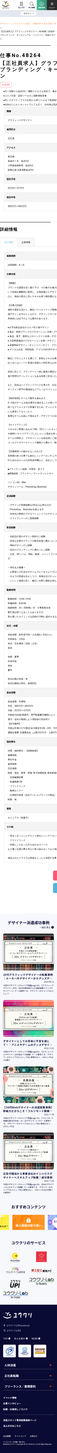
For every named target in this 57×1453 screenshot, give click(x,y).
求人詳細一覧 (50, 23)
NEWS (35, 1338)
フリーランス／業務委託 (20, 1386)
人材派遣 (10, 1365)
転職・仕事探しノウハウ (15, 1409)
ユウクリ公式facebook (18, 1325)
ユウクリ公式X (13, 1330)
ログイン (27, 13)
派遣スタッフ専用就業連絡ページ (19, 1420)
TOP (5, 1338)
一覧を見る (45, 927)
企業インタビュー (12, 1403)
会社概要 (7, 1436)
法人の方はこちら (12, 1425)
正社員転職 (11, 1376)
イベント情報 (9, 1397)
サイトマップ (20, 1436)
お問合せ (33, 1436)
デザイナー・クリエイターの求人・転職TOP (20, 23)
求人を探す (19, 1338)
